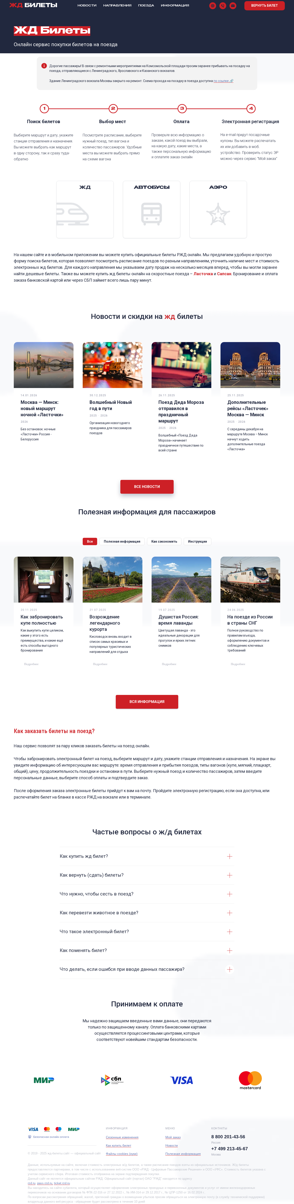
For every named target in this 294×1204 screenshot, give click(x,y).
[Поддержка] (232, 5)
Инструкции (197, 541)
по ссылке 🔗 (223, 81)
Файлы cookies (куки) (122, 1154)
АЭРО (218, 187)
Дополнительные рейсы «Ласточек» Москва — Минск (247, 408)
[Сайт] (212, 5)
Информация (175, 5)
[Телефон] (222, 5)
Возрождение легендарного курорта (105, 623)
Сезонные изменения (122, 1137)
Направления (117, 5)
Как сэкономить (164, 541)
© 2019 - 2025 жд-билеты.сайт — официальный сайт (64, 1153)
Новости (87, 5)
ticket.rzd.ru (62, 1183)
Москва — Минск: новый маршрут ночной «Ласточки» (42, 408)
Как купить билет (118, 1145)
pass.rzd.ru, (45, 1183)
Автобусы (152, 187)
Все (90, 541)
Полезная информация (122, 541)
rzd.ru (31, 1183)
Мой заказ (173, 1137)
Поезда (146, 5)
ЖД (85, 187)
